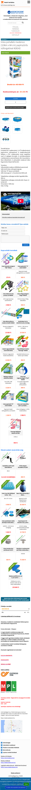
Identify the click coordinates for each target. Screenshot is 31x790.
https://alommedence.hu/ (8, 758)
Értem (26, 784)
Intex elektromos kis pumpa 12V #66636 (8, 294)
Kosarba (15, 98)
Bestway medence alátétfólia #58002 (8, 377)
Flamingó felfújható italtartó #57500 (16, 432)
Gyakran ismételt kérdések (10, 752)
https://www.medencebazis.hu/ (9, 767)
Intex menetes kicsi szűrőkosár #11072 (8, 549)
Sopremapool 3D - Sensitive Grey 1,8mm (22, 521)
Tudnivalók (15, 31)
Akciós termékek (15, 33)
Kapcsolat (15, 35)
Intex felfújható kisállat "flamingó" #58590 (23, 349)
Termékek (15, 29)
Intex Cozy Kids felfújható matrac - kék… (8, 494)
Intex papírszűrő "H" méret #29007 (23, 267)
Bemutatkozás (6, 750)
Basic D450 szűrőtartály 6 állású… (23, 494)
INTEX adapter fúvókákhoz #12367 (23, 466)
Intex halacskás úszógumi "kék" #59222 (8, 267)
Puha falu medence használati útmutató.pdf (13, 217)
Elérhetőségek (6, 742)
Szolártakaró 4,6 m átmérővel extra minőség (23, 322)
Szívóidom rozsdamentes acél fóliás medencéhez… (22, 549)
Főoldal (16, 27)
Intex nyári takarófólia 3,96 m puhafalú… (23, 404)
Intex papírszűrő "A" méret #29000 (8, 404)
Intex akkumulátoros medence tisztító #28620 (8, 322)
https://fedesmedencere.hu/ (8, 762)
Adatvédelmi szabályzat (9, 745)
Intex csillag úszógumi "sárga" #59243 (23, 294)
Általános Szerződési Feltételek (11, 747)
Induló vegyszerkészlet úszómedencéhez (8, 349)
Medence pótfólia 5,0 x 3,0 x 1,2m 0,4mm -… (15, 576)
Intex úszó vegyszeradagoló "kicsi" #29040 (23, 378)
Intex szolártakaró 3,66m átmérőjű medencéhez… (8, 521)
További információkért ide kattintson (16, 787)
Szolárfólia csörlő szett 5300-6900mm (8, 466)
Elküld (26, 245)
